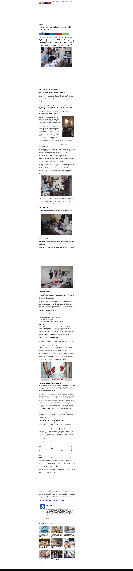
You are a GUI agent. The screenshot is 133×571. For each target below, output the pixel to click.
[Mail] (49, 518)
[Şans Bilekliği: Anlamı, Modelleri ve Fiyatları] (56, 542)
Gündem (55, 4)
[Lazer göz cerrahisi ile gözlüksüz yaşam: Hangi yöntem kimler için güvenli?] (44, 529)
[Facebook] (47, 518)
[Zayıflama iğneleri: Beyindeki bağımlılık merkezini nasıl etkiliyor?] (69, 529)
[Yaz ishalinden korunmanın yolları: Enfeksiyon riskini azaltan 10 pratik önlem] (56, 529)
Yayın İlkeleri (62, 1)
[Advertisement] (66, 14)
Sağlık (76, 4)
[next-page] (41, 564)
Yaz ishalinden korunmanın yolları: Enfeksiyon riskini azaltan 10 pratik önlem (56, 535)
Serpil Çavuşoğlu (44, 32)
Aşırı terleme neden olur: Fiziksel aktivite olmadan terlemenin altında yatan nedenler (44, 559)
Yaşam (61, 4)
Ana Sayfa (40, 22)
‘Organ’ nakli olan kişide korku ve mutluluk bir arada (52, 500)
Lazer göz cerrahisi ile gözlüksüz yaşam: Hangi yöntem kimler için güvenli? (44, 535)
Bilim (66, 4)
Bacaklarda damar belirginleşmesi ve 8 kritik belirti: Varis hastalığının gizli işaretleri (69, 547)
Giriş (54, 1)
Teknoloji (70, 4)
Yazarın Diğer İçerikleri (48, 523)
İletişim (69, 1)
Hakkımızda (57, 1)
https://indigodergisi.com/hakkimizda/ (51, 506)
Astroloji (81, 4)
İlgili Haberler (41, 523)
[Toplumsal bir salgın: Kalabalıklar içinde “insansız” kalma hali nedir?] (56, 554)
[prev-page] (39, 564)
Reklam (66, 1)
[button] (93, 4)
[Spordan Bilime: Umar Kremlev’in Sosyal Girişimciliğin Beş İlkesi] (44, 542)
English (72, 1)
